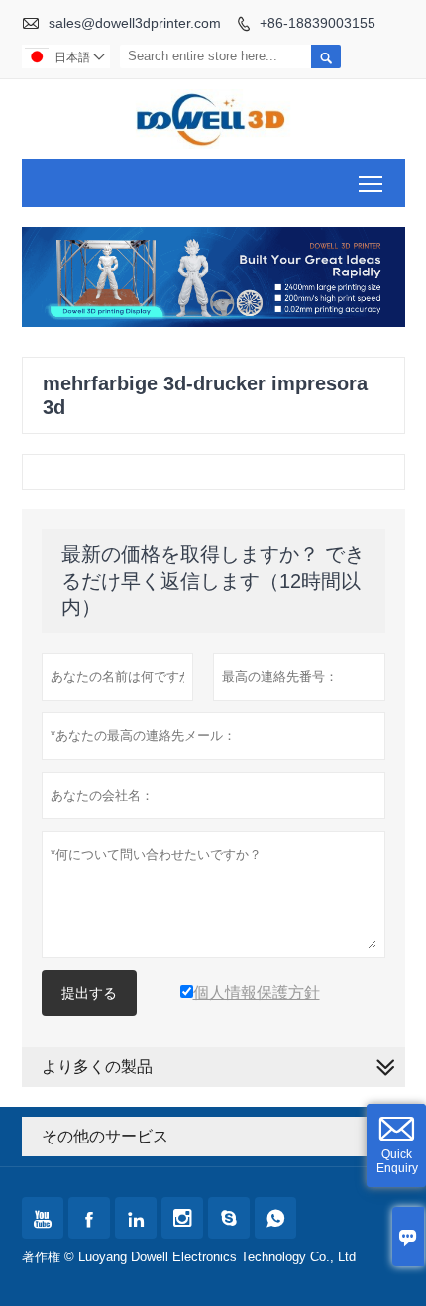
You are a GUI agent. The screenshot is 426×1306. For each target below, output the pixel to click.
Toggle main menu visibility (371, 182)
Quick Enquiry (397, 1161)
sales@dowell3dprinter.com (135, 23)
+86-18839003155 (317, 23)
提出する (89, 993)
